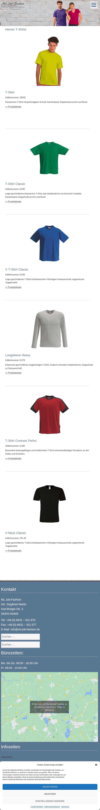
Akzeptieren (50, 787)
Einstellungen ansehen (50, 801)
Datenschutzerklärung (52, 807)
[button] (96, 765)
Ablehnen (50, 794)
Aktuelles (7, 757)
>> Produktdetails (13, 107)
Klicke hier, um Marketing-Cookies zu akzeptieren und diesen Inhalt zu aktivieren (49, 707)
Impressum (65, 807)
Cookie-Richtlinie (37, 807)
